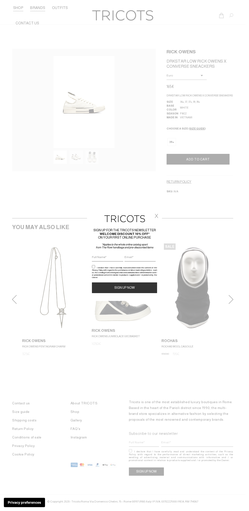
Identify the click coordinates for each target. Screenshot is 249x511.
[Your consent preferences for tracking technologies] (24, 502)
